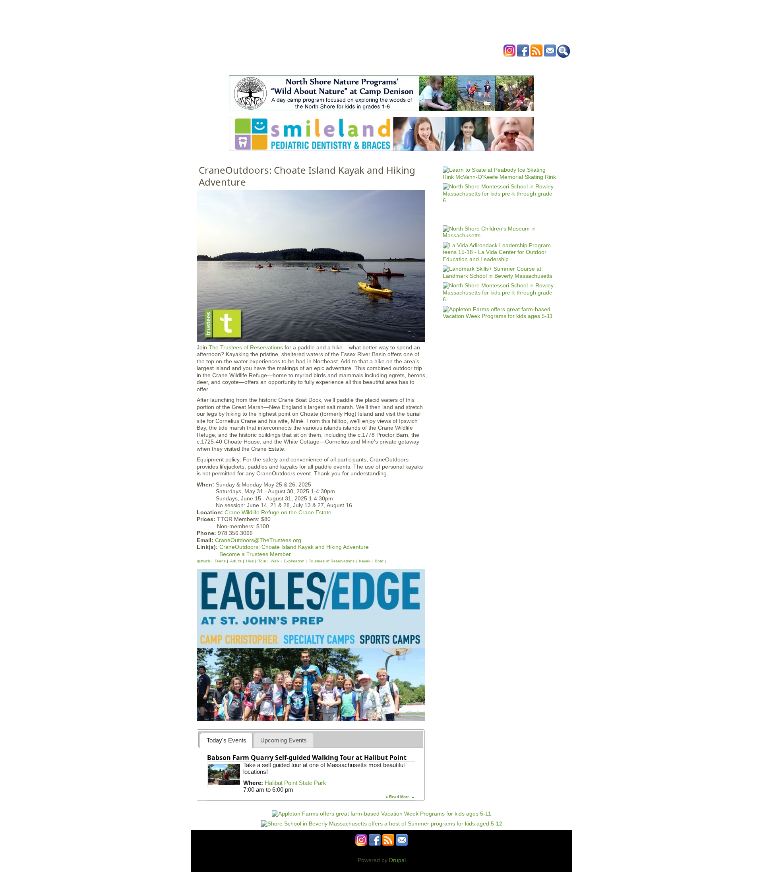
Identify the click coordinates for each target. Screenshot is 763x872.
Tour (262, 561)
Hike (250, 561)
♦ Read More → (400, 796)
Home (282, 65)
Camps (398, 65)
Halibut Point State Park (295, 782)
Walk (275, 561)
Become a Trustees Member (255, 554)
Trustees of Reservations (331, 561)
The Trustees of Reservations (246, 347)
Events (306, 65)
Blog (445, 65)
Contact (502, 65)
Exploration (294, 561)
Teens (221, 561)
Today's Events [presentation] (226, 740)
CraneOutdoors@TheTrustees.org (258, 540)
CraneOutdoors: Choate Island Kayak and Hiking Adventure (294, 547)
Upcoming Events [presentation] (283, 740)
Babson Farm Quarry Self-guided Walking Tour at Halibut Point (307, 757)
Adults (236, 561)
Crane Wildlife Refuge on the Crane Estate (278, 512)
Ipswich (203, 561)
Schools (333, 65)
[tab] (226, 740)
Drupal (397, 860)
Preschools (367, 65)
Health (422, 65)
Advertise (472, 65)
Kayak (364, 561)
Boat (379, 561)
